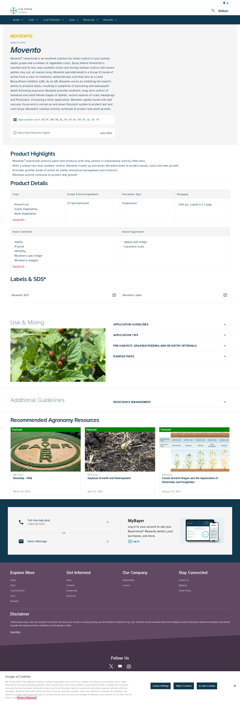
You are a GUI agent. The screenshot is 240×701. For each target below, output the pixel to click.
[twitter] (111, 667)
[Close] (234, 685)
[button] (170, 324)
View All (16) (18, 266)
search (213, 11)
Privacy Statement (26, 697)
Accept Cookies (207, 685)
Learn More (106, 132)
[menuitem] (18, 19)
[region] (120, 686)
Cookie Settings (160, 685)
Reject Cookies (184, 685)
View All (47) (18, 219)
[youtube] (120, 667)
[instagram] (129, 668)
